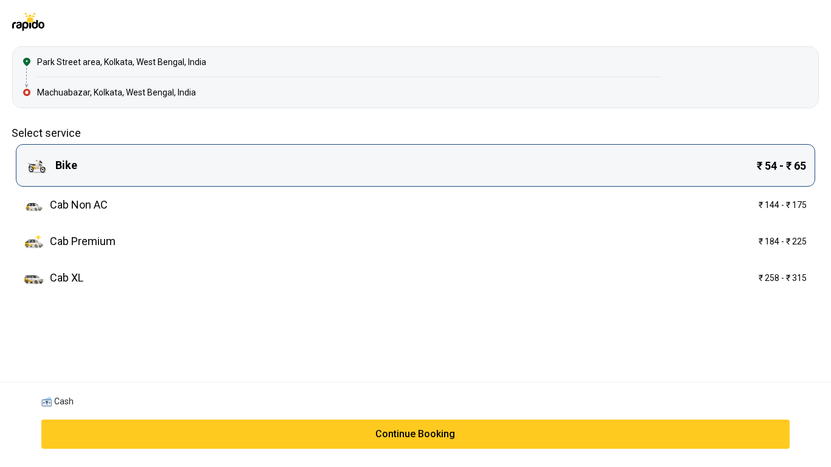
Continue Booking (415, 434)
